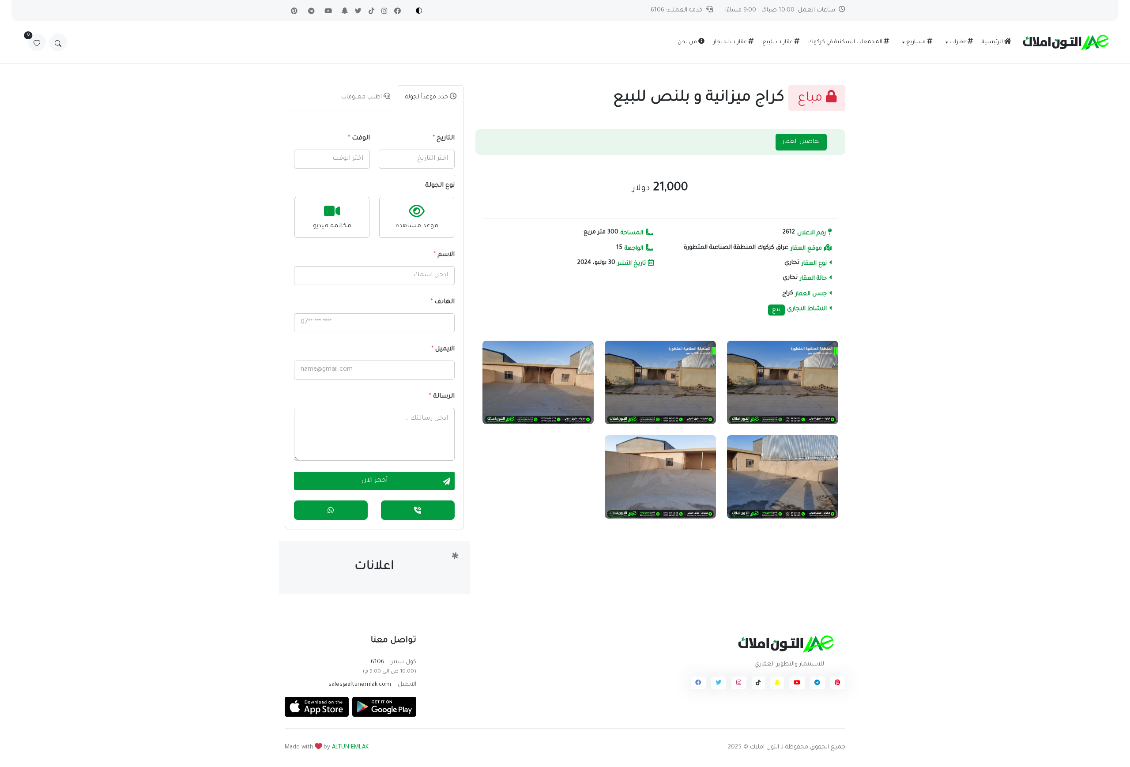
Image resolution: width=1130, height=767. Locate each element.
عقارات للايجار (730, 42)
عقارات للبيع (778, 42)
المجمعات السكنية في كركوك (846, 42)
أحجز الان (375, 481)
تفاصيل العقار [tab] (801, 142)
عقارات (958, 42)
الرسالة (442, 396)
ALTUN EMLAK (350, 747)
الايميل (443, 349)
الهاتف (442, 302)
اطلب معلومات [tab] (362, 97)
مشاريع (916, 42)
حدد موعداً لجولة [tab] (427, 97)
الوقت (359, 138)
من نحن (688, 42)
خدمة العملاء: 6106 (677, 10)
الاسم (444, 255)
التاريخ (444, 138)
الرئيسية (993, 42)
